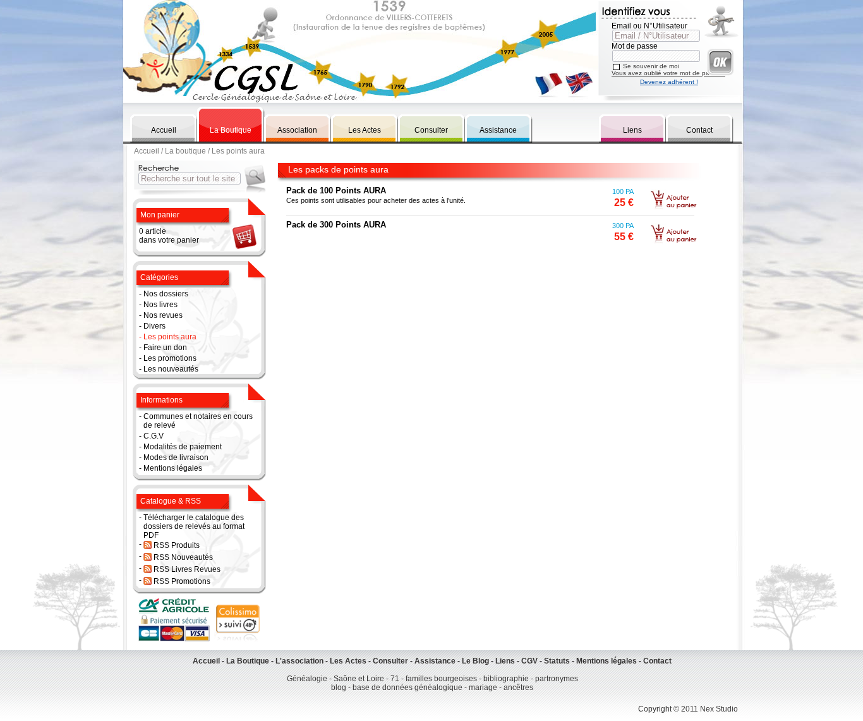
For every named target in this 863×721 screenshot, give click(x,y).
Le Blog (475, 661)
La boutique (185, 151)
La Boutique (230, 130)
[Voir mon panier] (243, 248)
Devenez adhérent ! (669, 81)
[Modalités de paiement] (175, 639)
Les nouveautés (170, 369)
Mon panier (159, 214)
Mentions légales (172, 468)
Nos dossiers (165, 293)
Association (297, 130)
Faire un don (165, 347)
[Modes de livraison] (237, 639)
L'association (299, 661)
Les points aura (169, 336)
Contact (699, 130)
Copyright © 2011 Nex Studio (688, 709)
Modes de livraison (175, 457)
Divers (154, 326)
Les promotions (169, 358)
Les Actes (364, 130)
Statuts (557, 661)
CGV (529, 661)
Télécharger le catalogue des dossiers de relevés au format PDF (193, 526)
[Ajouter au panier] (673, 208)
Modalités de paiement (182, 446)
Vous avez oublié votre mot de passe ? (668, 73)
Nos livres (160, 304)
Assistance (498, 130)
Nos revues (163, 315)
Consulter (431, 130)
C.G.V (153, 436)
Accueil (163, 130)
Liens (632, 130)
